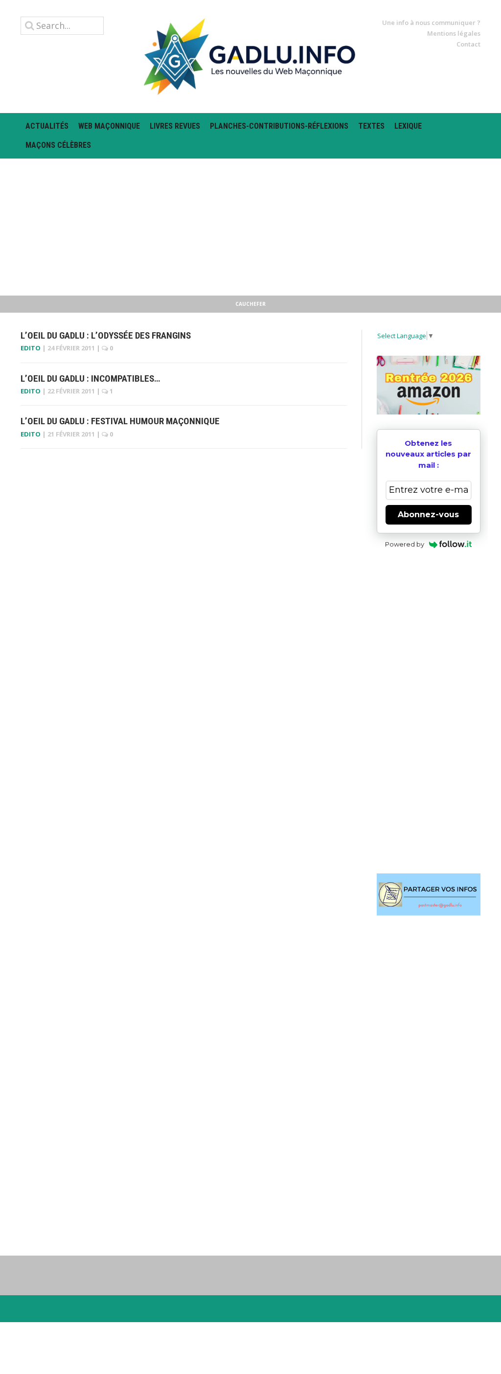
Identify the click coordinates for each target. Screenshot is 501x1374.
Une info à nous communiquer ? (431, 22)
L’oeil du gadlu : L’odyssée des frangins (106, 335)
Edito (31, 348)
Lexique (408, 126)
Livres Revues (175, 126)
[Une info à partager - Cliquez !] (429, 894)
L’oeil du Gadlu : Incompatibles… (90, 378)
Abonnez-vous (428, 514)
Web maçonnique (109, 126)
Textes (371, 126)
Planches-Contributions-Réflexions (279, 126)
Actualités (46, 126)
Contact (468, 44)
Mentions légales (453, 33)
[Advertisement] (250, 227)
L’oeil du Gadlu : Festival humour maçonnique (120, 421)
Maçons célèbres (58, 145)
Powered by (404, 544)
